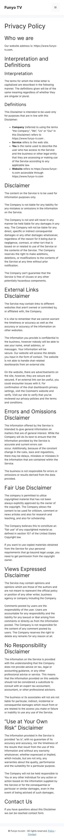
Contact (32, 834)
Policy (51, 830)
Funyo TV (13, 7)
